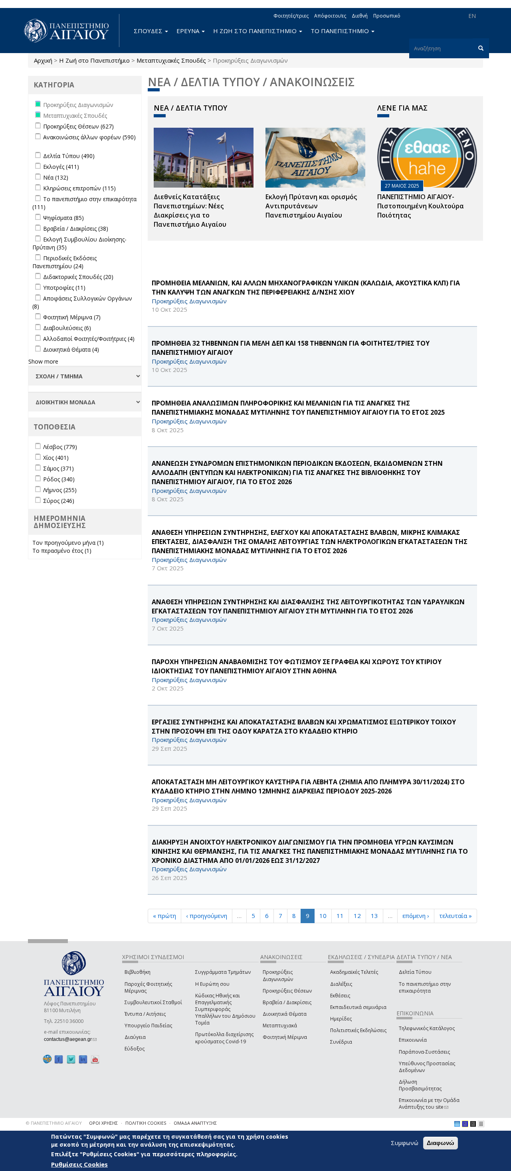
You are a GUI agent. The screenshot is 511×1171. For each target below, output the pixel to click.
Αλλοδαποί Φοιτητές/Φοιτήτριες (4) (89, 338)
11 (340, 916)
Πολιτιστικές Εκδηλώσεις (358, 1030)
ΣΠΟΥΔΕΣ (149, 31)
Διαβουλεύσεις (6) (67, 328)
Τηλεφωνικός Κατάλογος (427, 1028)
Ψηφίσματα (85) (63, 218)
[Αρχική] (70, 30)
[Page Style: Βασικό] (457, 1124)
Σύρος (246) (58, 500)
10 (323, 916)
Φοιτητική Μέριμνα (285, 1037)
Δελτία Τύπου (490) (69, 156)
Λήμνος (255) (60, 490)
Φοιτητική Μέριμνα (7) (72, 317)
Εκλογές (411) (61, 166)
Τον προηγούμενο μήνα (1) (68, 542)
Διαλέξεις (341, 984)
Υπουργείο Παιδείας (148, 1025)
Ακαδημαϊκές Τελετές (354, 972)
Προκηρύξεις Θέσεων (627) (78, 126)
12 (357, 916)
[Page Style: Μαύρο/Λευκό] (481, 1124)
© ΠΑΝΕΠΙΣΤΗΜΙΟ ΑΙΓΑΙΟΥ (54, 1123)
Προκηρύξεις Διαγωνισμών (278, 975)
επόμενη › (415, 916)
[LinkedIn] (83, 1059)
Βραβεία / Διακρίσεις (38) (75, 228)
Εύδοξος (135, 1048)
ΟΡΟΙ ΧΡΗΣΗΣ (103, 1123)
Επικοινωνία (413, 1039)
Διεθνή (360, 15)
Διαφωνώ (440, 1142)
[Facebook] (58, 1059)
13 (374, 916)
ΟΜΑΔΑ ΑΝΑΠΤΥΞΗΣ (195, 1123)
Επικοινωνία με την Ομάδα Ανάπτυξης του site (429, 1103)
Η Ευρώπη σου (212, 984)
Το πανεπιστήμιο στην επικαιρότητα (425, 987)
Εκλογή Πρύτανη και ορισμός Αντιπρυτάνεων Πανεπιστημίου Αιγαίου (311, 206)
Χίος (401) (56, 457)
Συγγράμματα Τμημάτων (223, 972)
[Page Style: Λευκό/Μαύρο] (473, 1124)
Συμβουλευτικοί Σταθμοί (153, 1002)
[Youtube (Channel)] (95, 1059)
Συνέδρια (341, 1041)
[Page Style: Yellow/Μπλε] (465, 1124)
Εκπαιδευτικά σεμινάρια (358, 1007)
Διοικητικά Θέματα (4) (71, 349)
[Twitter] (71, 1059)
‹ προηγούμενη (206, 916)
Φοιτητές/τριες (291, 15)
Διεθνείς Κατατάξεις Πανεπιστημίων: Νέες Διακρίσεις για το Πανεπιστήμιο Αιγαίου (190, 210)
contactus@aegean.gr (70, 1039)
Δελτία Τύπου (415, 972)
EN (472, 16)
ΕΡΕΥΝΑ (188, 31)
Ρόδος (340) (59, 479)
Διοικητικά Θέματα (285, 1014)
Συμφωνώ (404, 1143)
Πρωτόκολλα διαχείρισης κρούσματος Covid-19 (224, 1037)
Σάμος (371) (58, 468)
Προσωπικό (386, 15)
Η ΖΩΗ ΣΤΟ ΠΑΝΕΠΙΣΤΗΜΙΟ (255, 31)
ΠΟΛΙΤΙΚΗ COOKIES (145, 1123)
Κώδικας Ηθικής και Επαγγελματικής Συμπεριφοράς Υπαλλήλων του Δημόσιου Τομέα (225, 1009)
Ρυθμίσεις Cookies (79, 1164)
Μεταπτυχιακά (280, 1025)
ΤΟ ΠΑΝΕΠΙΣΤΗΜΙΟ (340, 31)
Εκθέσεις (340, 995)
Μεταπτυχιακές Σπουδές (171, 60)
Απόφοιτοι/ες (330, 15)
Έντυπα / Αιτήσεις (145, 1014)
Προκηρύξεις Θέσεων (287, 990)
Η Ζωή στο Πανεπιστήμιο (94, 60)
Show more (43, 361)
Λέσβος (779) (60, 447)
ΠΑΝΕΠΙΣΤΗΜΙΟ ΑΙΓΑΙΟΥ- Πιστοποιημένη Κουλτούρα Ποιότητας (420, 206)
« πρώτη (164, 916)
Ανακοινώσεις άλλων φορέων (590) (89, 137)
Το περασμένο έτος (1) (61, 550)
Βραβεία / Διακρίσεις (287, 1002)
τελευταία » (455, 916)
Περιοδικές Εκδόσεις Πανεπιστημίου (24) (64, 262)
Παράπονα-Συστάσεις (424, 1051)
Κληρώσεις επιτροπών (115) (79, 188)
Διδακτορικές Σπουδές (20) (78, 277)
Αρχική (43, 60)
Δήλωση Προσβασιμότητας (420, 1085)
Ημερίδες (341, 1018)
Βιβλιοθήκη (138, 972)
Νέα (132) (55, 177)
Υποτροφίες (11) (64, 287)
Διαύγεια (135, 1037)
